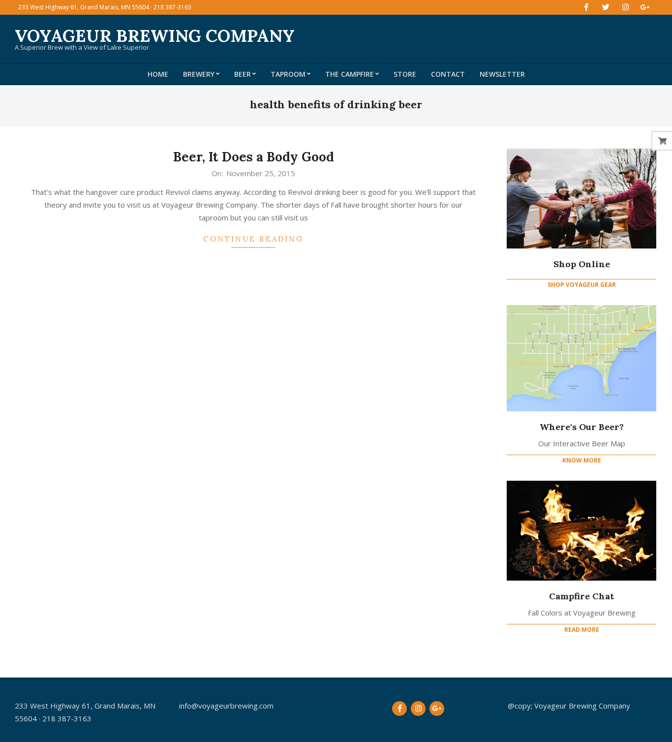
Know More (581, 460)
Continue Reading (253, 239)
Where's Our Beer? (582, 427)
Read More (581, 629)
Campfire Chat (581, 596)
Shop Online (581, 264)
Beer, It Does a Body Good (253, 157)
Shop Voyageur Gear (582, 284)
